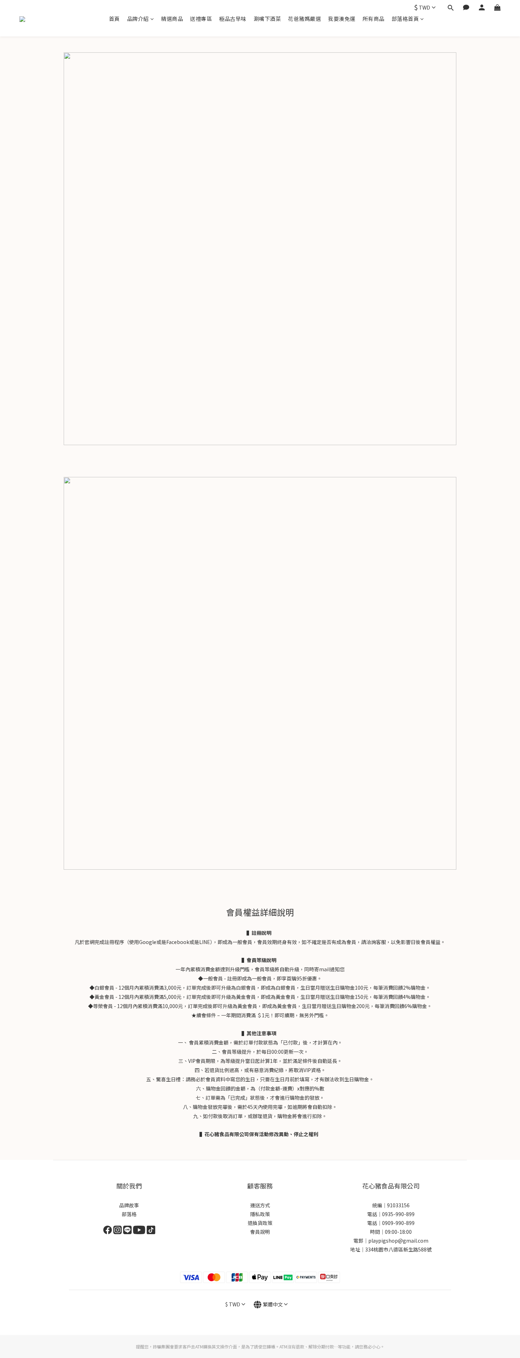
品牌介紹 (138, 18)
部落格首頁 (405, 18)
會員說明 (260, 1231)
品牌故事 (129, 1205)
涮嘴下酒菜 (267, 18)
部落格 (129, 1214)
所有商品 (374, 18)
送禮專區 (201, 18)
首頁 (114, 18)
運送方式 (260, 1205)
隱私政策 (260, 1214)
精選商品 (172, 18)
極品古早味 (233, 18)
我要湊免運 (342, 18)
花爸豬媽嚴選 (304, 18)
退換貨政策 (260, 1222)
